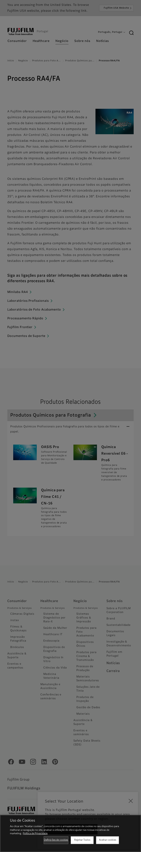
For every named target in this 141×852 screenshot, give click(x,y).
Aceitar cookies (107, 840)
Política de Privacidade (35, 833)
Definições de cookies (56, 840)
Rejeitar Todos (82, 840)
